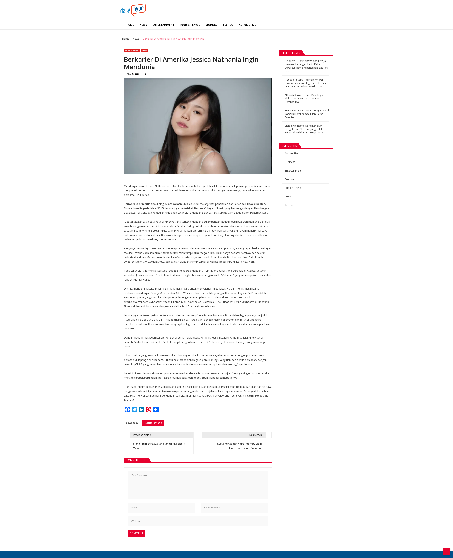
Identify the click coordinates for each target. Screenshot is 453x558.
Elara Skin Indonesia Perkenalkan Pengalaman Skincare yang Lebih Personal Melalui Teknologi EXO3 (304, 129)
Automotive (247, 25)
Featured (290, 179)
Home (130, 25)
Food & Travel (190, 25)
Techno (228, 25)
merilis (152, 270)
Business (211, 25)
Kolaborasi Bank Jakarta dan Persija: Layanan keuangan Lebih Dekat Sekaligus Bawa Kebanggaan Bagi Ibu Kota (306, 66)
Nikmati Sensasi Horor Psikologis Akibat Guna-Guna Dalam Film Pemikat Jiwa (304, 98)
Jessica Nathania (153, 422)
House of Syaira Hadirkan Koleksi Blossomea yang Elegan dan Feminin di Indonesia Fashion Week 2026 (306, 83)
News (143, 25)
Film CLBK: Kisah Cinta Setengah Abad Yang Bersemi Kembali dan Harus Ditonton (307, 114)
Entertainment (163, 25)
